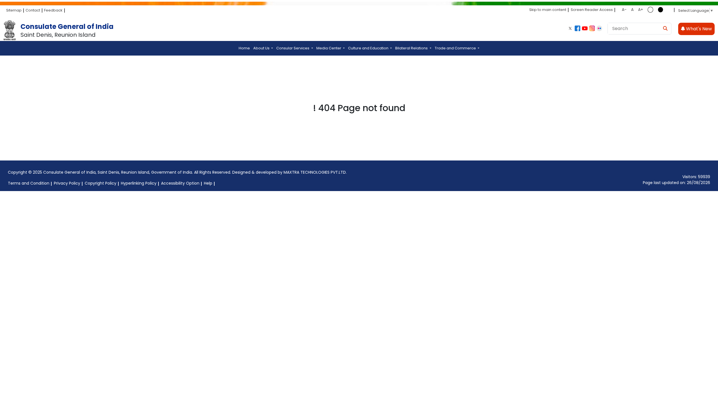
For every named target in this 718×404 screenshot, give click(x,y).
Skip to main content (547, 9)
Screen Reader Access (592, 9)
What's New (698, 29)
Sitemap (14, 10)
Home (244, 48)
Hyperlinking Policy (139, 183)
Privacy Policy (67, 183)
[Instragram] (592, 28)
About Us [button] (261, 48)
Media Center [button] (329, 48)
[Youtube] (584, 28)
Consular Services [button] (293, 48)
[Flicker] (599, 28)
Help (208, 183)
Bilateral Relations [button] (412, 48)
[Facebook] (577, 28)
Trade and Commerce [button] (456, 48)
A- (624, 9)
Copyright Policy (100, 183)
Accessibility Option (180, 183)
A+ (640, 9)
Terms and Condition (28, 183)
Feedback (53, 10)
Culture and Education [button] (368, 48)
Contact (33, 10)
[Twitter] (570, 28)
